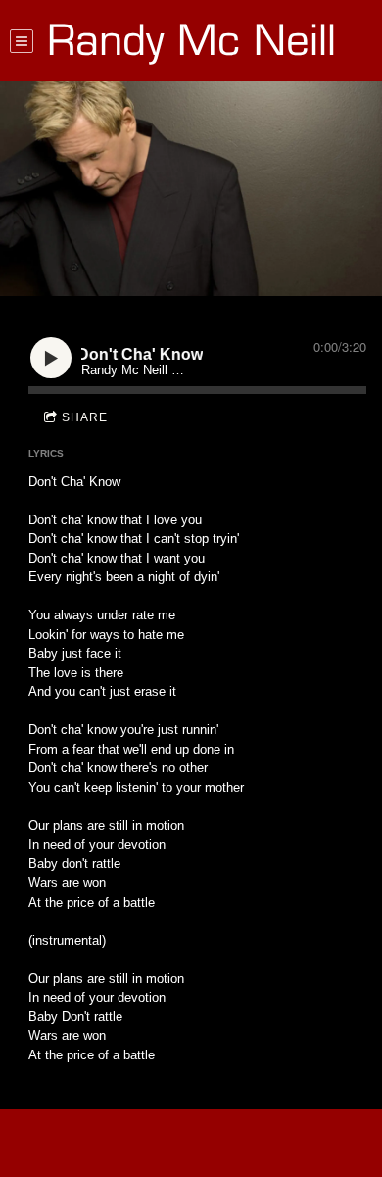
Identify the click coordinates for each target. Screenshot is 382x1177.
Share (85, 417)
